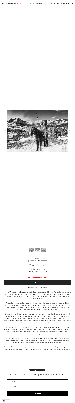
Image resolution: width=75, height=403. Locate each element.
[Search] (73, 3)
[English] (6, 401)
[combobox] (6, 401)
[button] (46, 3)
